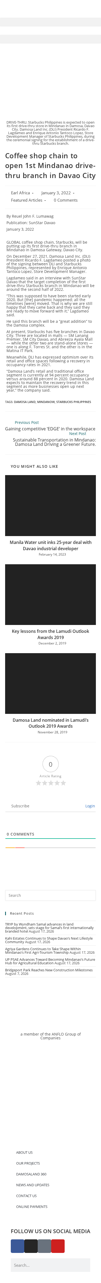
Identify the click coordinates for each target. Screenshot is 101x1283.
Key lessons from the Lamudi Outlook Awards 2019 (50, 634)
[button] (50, 22)
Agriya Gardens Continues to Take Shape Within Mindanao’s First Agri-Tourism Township (43, 950)
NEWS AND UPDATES (32, 1184)
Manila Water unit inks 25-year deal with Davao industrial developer (51, 545)
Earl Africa (20, 192)
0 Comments (66, 200)
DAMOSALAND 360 (31, 1174)
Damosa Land (25, 402)
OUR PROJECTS (28, 1163)
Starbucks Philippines (73, 402)
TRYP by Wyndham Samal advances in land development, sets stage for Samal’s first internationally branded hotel (49, 928)
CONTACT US (26, 1195)
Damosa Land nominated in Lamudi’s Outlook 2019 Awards (51, 723)
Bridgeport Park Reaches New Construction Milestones (49, 970)
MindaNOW (46, 402)
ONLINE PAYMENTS (31, 1206)
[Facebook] (17, 1246)
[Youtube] (58, 1246)
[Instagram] (31, 1246)
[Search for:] (50, 894)
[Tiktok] (44, 1246)
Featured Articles (26, 200)
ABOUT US (24, 1152)
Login (89, 805)
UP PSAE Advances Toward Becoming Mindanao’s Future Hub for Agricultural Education (50, 961)
